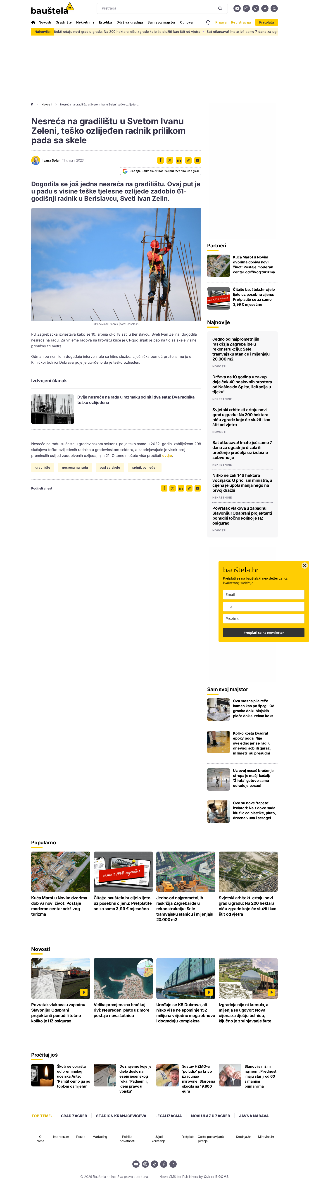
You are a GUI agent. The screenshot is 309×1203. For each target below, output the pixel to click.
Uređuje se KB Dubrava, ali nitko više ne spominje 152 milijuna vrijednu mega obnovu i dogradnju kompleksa (185, 1012)
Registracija (241, 22)
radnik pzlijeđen (144, 467)
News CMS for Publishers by (193, 1177)
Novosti (45, 22)
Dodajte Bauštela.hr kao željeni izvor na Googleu (164, 171)
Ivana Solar (51, 160)
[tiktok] (255, 8)
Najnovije (218, 322)
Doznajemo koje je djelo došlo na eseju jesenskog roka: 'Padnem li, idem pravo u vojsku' (135, 1078)
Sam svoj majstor (161, 22)
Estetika (105, 22)
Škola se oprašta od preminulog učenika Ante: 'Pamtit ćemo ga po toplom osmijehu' (73, 1076)
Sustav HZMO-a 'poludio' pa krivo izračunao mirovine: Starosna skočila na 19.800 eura (198, 1078)
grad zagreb (74, 1116)
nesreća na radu (75, 467)
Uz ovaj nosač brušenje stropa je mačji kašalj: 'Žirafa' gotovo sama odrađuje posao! (253, 778)
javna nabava (254, 1116)
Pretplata (266, 22)
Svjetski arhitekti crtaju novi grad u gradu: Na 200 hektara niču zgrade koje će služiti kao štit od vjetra (85, 31)
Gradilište (64, 22)
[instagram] (246, 8)
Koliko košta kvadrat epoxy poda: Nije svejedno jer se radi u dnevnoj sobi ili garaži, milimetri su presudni (252, 743)
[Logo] (52, 8)
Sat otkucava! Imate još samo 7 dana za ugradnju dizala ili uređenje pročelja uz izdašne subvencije (242, 450)
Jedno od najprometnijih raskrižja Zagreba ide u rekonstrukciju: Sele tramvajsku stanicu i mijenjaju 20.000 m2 (241, 349)
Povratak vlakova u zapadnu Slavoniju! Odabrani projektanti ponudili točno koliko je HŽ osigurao (242, 515)
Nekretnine (85, 22)
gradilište (42, 467)
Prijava (221, 22)
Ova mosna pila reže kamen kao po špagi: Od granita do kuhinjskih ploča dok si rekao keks (253, 708)
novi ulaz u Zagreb (210, 1116)
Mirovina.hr (266, 1137)
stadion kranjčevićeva (121, 1116)
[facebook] (265, 8)
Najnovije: (43, 31)
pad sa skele (110, 467)
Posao (80, 1137)
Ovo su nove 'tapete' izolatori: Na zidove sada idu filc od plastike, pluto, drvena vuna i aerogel (254, 810)
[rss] (274, 8)
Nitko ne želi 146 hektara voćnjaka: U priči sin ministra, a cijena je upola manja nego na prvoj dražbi (242, 483)
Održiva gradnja (129, 22)
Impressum (61, 1137)
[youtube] (237, 8)
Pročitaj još (44, 1055)
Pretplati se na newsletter (264, 632)
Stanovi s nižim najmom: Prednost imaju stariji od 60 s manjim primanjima (260, 1076)
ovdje (167, 455)
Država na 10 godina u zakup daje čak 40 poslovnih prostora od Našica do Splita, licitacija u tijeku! (242, 384)
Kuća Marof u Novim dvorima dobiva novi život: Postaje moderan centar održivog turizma (254, 264)
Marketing (100, 1137)
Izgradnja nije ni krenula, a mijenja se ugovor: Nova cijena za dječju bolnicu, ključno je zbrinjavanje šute (245, 1012)
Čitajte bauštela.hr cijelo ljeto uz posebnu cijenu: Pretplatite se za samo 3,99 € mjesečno (254, 297)
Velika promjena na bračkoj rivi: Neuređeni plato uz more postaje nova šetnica (122, 1010)
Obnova (186, 22)
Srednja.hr (243, 1137)
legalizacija (168, 1116)
